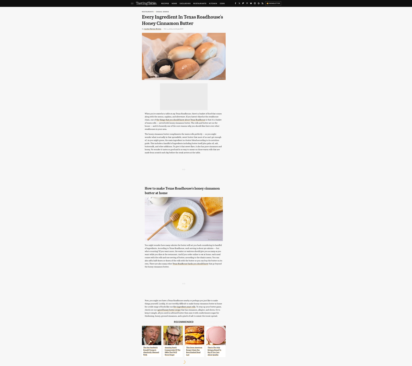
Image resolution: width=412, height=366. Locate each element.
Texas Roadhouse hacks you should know (190, 263)
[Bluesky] (251, 4)
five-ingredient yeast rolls (184, 306)
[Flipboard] (243, 4)
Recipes (165, 3)
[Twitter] (239, 4)
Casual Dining (162, 11)
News (174, 3)
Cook (222, 3)
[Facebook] (235, 4)
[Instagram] (255, 4)
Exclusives (185, 3)
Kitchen (213, 3)
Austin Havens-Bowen (152, 29)
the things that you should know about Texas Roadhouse (180, 119)
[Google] (259, 4)
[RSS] (262, 4)
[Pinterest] (247, 4)
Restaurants (199, 3)
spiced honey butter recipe (169, 309)
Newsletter (274, 3)
